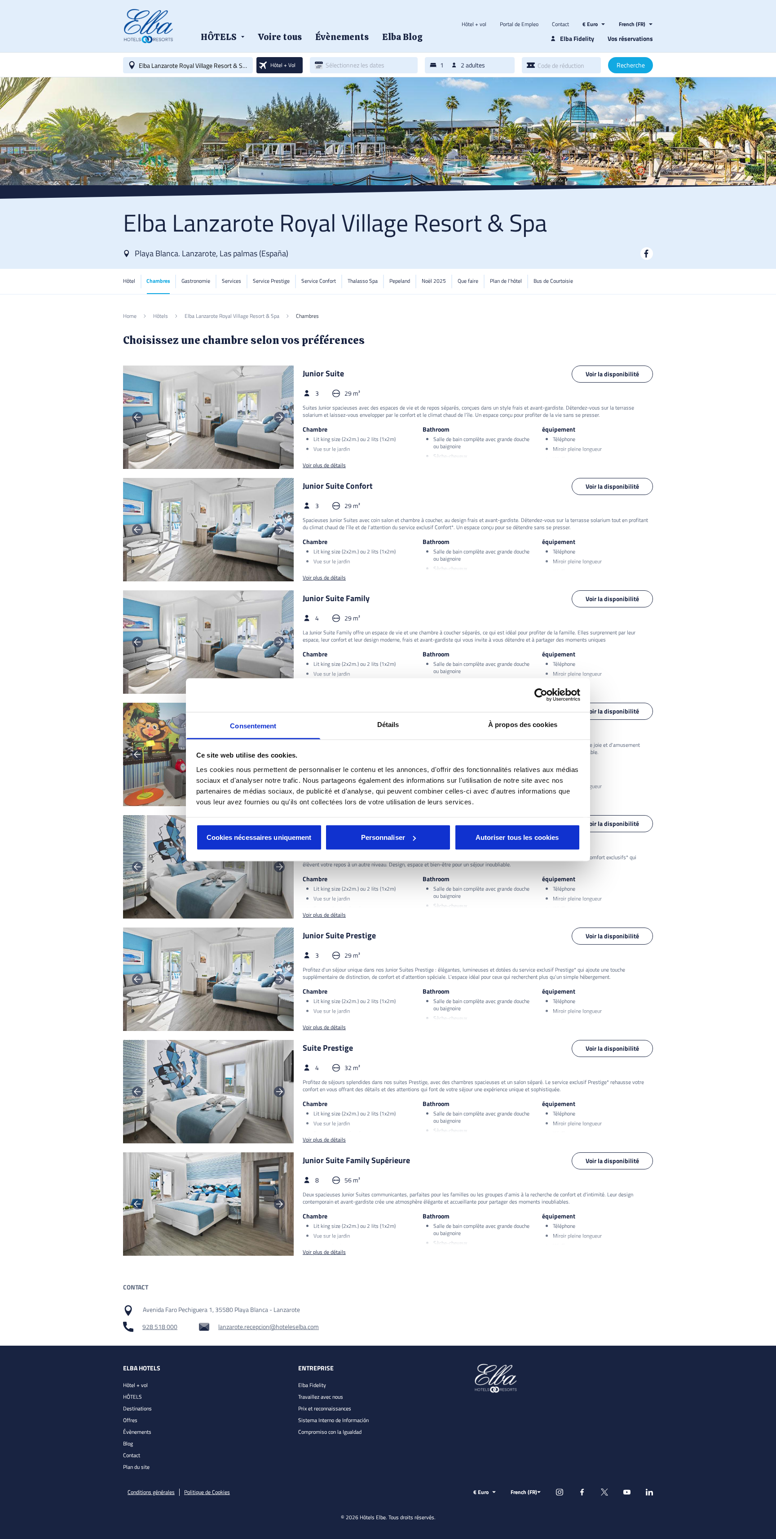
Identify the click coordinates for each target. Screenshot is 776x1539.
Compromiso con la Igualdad (330, 1431)
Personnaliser (383, 837)
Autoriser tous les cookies (517, 837)
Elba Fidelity (312, 1385)
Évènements (137, 1431)
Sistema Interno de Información (333, 1420)
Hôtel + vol (474, 24)
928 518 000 (159, 1326)
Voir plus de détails (324, 465)
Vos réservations (630, 38)
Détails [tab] (388, 724)
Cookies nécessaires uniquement (259, 837)
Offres (130, 1420)
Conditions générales (151, 1492)
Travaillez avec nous (320, 1396)
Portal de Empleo (519, 24)
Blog (128, 1443)
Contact (560, 24)
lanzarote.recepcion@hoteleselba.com (268, 1326)
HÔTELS (132, 1396)
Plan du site (136, 1467)
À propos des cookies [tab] (522, 724)
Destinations (137, 1408)
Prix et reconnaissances (324, 1408)
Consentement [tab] (253, 725)
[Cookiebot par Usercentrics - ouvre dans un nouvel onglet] (541, 695)
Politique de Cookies (207, 1492)
